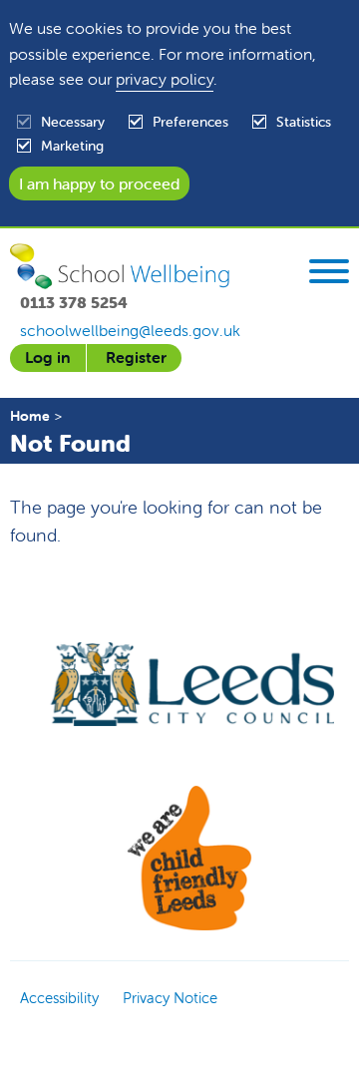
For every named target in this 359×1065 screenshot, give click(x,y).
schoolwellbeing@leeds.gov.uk (130, 330)
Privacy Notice (170, 997)
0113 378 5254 (74, 302)
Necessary (73, 122)
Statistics (303, 122)
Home (30, 416)
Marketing (72, 146)
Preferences (190, 122)
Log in (48, 357)
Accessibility (59, 997)
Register (136, 357)
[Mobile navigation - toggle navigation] (329, 274)
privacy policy (164, 79)
